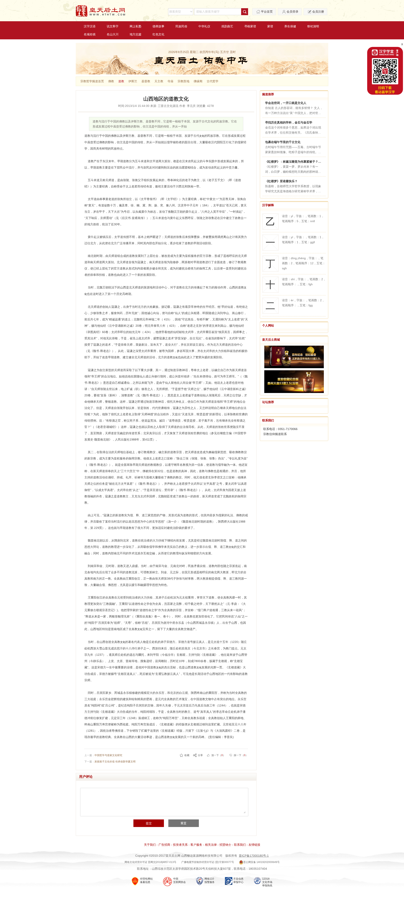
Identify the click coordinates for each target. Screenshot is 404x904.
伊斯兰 (132, 81)
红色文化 (158, 34)
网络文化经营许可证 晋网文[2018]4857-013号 (150, 862)
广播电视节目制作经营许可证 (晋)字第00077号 (207, 862)
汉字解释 (268, 205)
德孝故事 (158, 26)
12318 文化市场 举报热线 (267, 882)
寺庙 (170, 81)
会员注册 (318, 11)
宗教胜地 (183, 81)
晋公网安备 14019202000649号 (261, 862)
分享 (200, 755)
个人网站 (268, 325)
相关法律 (211, 844)
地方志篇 (135, 34)
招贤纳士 (225, 844)
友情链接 (254, 844)
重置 (183, 823)
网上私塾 (135, 26)
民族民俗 (181, 26)
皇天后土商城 (271, 339)
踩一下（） (241, 755)
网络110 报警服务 (210, 880)
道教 (121, 81)
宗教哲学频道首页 (92, 81)
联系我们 (268, 420)
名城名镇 (90, 34)
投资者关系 (180, 844)
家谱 (270, 26)
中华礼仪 (204, 26)
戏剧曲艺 (227, 26)
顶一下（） (218, 755)
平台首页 (267, 11)
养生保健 (290, 26)
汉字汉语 (90, 26)
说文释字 (112, 26)
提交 (149, 823)
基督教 (145, 81)
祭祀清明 (313, 26)
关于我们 (150, 844)
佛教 (111, 81)
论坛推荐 (268, 402)
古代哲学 (212, 81)
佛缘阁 (198, 81)
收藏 (186, 755)
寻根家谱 (250, 26)
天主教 (158, 81)
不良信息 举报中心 (238, 880)
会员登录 (292, 11)
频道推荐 (268, 94)
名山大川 (112, 34)
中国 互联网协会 (179, 880)
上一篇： (103, 755)
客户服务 (196, 844)
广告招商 (164, 844)
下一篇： (110, 761)
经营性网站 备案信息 (146, 880)
